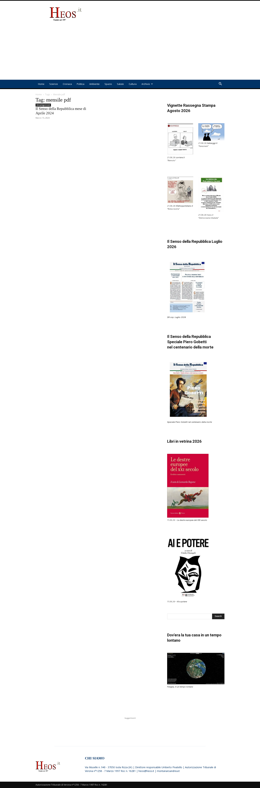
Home (41, 84)
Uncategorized (43, 105)
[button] (220, 84)
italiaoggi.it (212, 143)
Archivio (145, 84)
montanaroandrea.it (168, 771)
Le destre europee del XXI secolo (192, 520)
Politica (80, 84)
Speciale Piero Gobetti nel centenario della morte (189, 422)
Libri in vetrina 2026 (184, 441)
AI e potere (182, 601)
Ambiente (94, 84)
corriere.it (180, 157)
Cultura (133, 84)
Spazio (108, 84)
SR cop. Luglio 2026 (176, 317)
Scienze (53, 84)
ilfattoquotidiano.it (184, 206)
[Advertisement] (160, 14)
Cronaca (67, 84)
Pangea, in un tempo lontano (180, 687)
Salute (120, 84)
